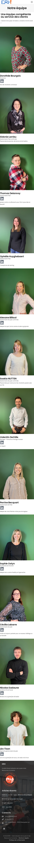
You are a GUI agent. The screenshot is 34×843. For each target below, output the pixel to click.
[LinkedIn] (4, 829)
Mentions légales (24, 838)
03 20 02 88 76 (9, 819)
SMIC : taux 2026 (7, 807)
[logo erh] (6, 2)
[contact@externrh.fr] (3, 816)
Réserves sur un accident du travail (12, 799)
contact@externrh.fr (11, 816)
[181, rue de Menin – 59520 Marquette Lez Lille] (3, 823)
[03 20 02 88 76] (3, 819)
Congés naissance (7, 803)
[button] (32, 2)
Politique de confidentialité (17, 840)
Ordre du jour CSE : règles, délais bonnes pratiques (17, 795)
